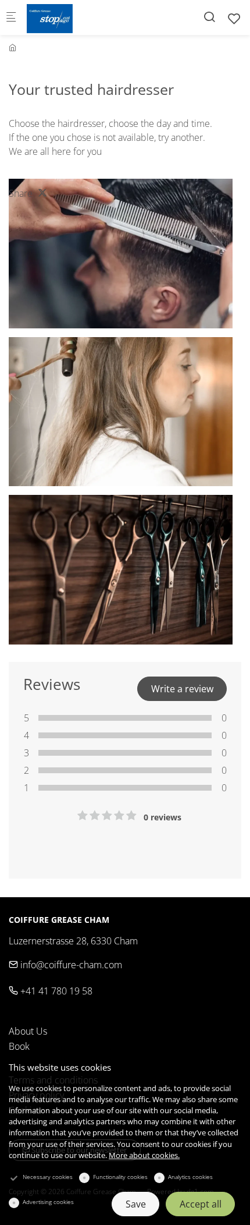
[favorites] (234, 18)
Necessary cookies (48, 1177)
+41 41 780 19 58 (55, 991)
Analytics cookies (190, 1177)
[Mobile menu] (11, 17)
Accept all (201, 1204)
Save (136, 1204)
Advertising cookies (48, 1202)
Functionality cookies (120, 1177)
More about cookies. (144, 1155)
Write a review (182, 688)
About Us (28, 1031)
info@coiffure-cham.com (70, 964)
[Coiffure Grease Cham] (73, 17)
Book (19, 1046)
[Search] (209, 16)
